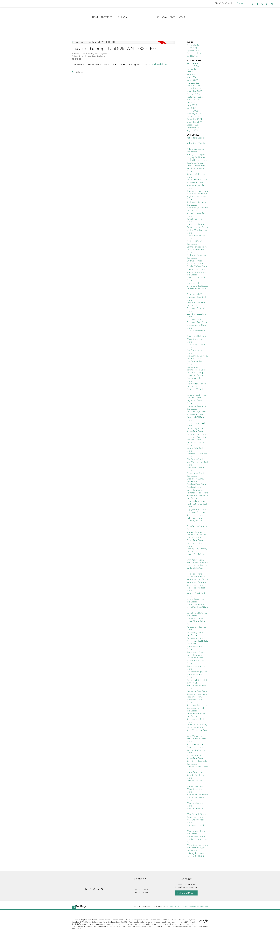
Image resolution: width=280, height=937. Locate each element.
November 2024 (194, 122)
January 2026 (193, 86)
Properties (106, 17)
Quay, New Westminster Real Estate (194, 646)
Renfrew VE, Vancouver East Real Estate (196, 686)
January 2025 (193, 117)
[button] (253, 4)
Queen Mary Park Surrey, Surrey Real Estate (195, 660)
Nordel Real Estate (195, 605)
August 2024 (192, 131)
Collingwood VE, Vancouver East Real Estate (196, 297)
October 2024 (193, 125)
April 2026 (191, 77)
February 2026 (193, 83)
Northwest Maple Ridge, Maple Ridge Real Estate (195, 621)
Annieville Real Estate (196, 160)
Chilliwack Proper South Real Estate (92, 56)
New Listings (192, 48)
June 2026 (191, 72)
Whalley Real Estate (195, 837)
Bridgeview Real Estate (197, 191)
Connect (240, 3)
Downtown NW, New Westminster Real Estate (196, 339)
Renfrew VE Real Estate (197, 680)
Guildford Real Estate (196, 484)
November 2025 (194, 91)
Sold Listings (192, 56)
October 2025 (193, 94)
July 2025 (191, 103)
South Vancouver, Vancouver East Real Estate (196, 739)
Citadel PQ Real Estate (196, 266)
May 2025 (191, 108)
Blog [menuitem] (173, 17)
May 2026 (191, 75)
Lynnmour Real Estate (196, 566)
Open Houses (192, 51)
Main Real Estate (194, 574)
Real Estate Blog (194, 53)
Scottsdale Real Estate (196, 705)
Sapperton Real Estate (196, 694)
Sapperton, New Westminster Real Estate (194, 699)
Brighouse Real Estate (196, 194)
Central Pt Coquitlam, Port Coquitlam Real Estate (196, 250)
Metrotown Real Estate (197, 580)
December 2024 (194, 119)
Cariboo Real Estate (195, 225)
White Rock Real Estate (197, 845)
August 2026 (192, 66)
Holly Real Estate (194, 518)
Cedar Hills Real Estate (197, 227)
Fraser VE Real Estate (196, 434)
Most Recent (192, 63)
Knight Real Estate (195, 540)
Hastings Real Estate (196, 501)
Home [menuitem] (95, 17)
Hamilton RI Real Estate (197, 493)
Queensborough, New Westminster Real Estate (196, 674)
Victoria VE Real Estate (197, 795)
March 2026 (192, 80)
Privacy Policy (175, 906)
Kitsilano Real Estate (196, 532)
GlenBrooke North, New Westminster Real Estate (197, 462)
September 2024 (194, 128)
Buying (121, 17)
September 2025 (194, 97)
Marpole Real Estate (196, 577)
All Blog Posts (192, 45)
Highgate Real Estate (196, 510)
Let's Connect (186, 893)
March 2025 (192, 111)
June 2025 (191, 105)
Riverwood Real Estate (196, 691)
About (181, 17)
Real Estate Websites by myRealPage (195, 906)
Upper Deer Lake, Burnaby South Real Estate (195, 775)
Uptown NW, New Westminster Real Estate (194, 789)
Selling (161, 17)
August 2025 (192, 100)
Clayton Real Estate (195, 269)
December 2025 (194, 89)
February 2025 (193, 114)
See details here (158, 65)
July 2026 (191, 69)
